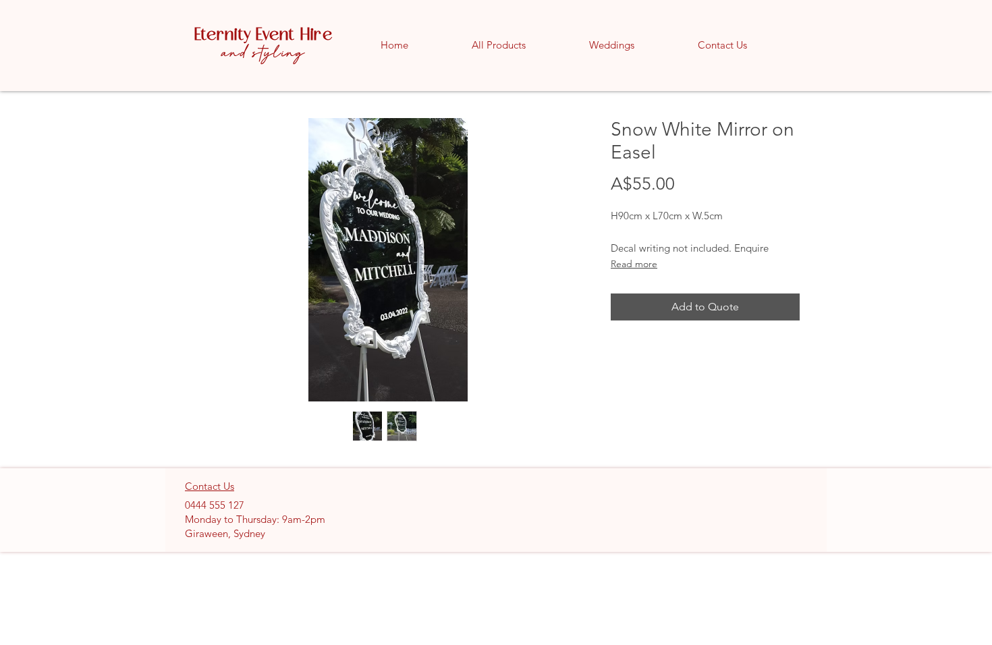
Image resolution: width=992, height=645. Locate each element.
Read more (634, 264)
